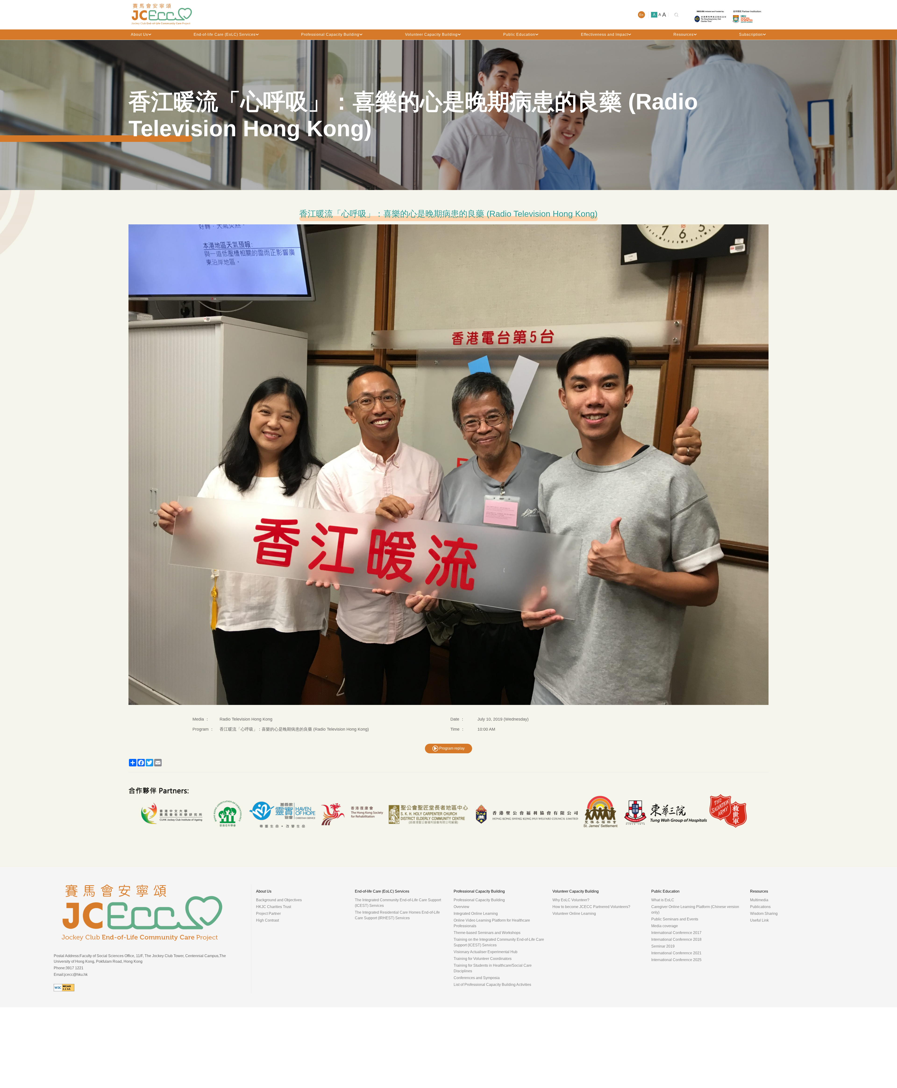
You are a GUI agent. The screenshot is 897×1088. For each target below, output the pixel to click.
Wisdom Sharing (764, 914)
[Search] (676, 15)
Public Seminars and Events (674, 919)
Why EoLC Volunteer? (570, 900)
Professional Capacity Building (330, 34)
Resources (683, 34)
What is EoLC (662, 900)
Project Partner (268, 914)
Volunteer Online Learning (574, 914)
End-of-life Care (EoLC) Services (225, 34)
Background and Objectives (279, 900)
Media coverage (664, 926)
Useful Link (759, 920)
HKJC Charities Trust (273, 907)
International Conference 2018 (676, 939)
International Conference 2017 (676, 933)
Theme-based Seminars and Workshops (487, 933)
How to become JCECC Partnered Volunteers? (591, 907)
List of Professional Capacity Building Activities (492, 985)
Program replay (451, 748)
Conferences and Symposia (477, 978)
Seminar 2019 (663, 946)
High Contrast (267, 920)
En (641, 15)
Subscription (751, 34)
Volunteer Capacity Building (431, 34)
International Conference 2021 (676, 953)
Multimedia (759, 900)
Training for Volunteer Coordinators (483, 959)
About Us (139, 34)
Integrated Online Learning (476, 914)
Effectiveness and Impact (604, 34)
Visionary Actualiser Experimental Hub (485, 952)
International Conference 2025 (676, 960)
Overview (461, 907)
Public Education (519, 34)
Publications (760, 907)
